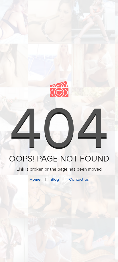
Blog (55, 179)
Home (35, 179)
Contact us (79, 179)
